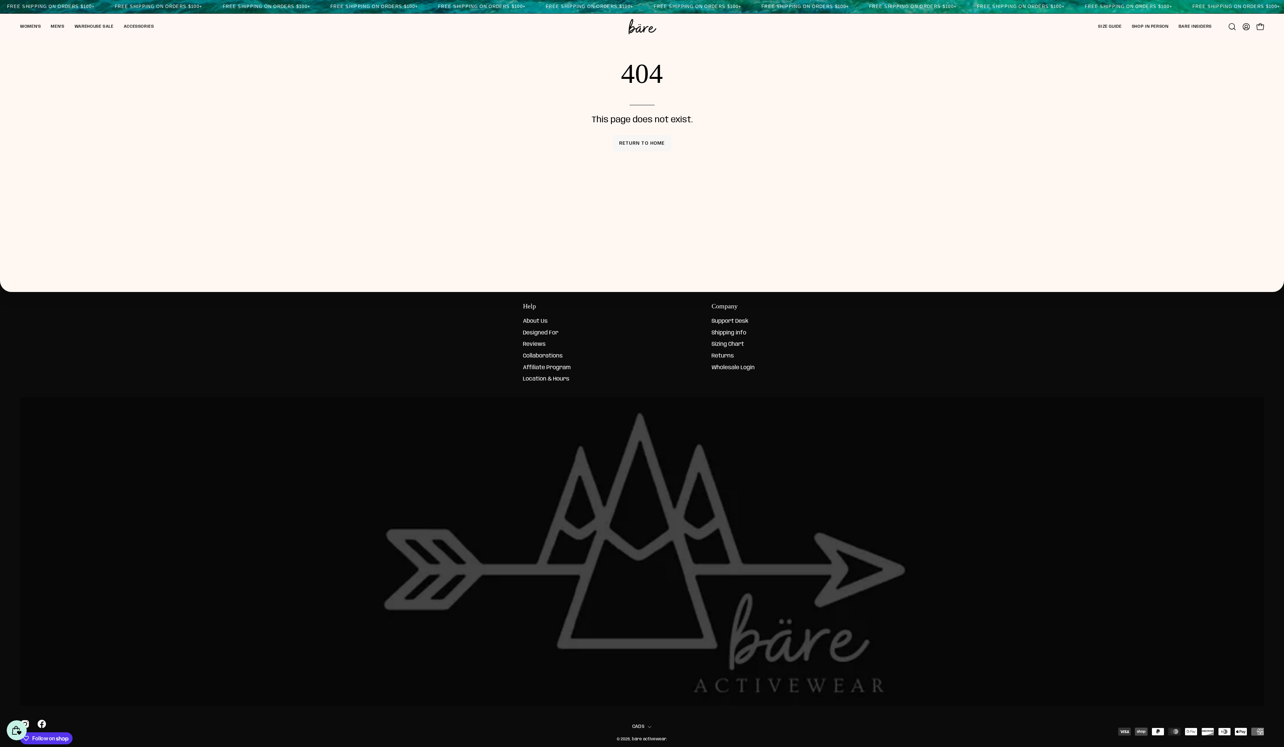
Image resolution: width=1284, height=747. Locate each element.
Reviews (534, 344)
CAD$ (638, 726)
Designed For (540, 333)
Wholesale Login (733, 367)
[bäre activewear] (642, 27)
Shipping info (729, 333)
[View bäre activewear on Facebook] (41, 724)
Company (725, 306)
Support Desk (730, 321)
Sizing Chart (728, 344)
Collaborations (543, 356)
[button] (30, 27)
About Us (535, 321)
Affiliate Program (547, 367)
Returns (723, 356)
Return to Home (642, 143)
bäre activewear (649, 739)
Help (529, 306)
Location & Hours (546, 379)
